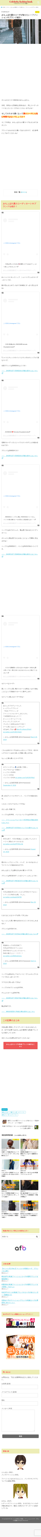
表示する (23, 192)
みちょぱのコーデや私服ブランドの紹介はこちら (20, 1045)
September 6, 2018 (9, 785)
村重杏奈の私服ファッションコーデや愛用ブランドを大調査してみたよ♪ (20, 1286)
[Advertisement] (20, 72)
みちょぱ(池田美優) (9, 270)
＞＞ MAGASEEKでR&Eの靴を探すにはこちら (18, 1011)
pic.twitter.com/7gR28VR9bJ (25, 777)
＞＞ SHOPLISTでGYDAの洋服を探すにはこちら (19, 934)
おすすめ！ (6, 1112)
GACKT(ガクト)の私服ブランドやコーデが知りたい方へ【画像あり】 (20, 1293)
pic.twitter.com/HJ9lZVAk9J (12, 732)
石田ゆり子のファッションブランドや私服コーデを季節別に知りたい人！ (20, 1301)
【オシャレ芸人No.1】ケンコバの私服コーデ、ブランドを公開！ (20, 1270)
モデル (5, 1109)
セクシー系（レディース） (10, 1115)
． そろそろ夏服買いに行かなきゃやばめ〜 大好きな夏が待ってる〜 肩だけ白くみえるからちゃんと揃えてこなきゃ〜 (20, 670)
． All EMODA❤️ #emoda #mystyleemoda (16, 432)
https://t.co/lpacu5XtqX (23, 729)
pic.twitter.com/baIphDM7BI (12, 897)
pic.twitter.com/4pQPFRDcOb (13, 844)
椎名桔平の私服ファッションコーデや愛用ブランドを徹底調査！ (20, 1278)
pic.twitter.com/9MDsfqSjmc (12, 956)
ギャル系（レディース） (18, 1112)
